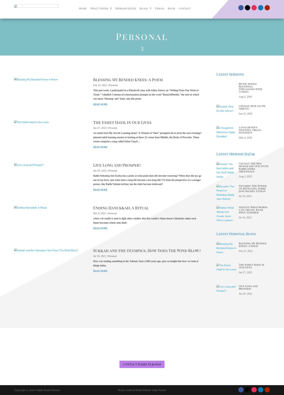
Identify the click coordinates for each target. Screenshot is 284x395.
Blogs (144, 8)
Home (83, 8)
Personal (113, 85)
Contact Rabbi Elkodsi (142, 364)
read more (100, 104)
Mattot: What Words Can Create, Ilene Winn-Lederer (253, 209)
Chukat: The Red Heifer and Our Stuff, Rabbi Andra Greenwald (254, 167)
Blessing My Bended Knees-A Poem (128, 79)
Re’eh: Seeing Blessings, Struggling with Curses (250, 87)
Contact (185, 8)
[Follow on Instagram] (254, 7)
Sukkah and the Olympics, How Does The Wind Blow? (147, 250)
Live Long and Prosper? (117, 165)
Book (171, 8)
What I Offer (99, 8)
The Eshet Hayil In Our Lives (122, 122)
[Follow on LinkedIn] (260, 7)
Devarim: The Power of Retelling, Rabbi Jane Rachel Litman (253, 188)
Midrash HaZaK (125, 8)
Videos (159, 8)
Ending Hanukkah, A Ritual (121, 207)
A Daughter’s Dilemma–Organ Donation (250, 130)
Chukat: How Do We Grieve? (252, 107)
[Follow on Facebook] (241, 7)
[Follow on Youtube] (267, 7)
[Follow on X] (247, 7)
